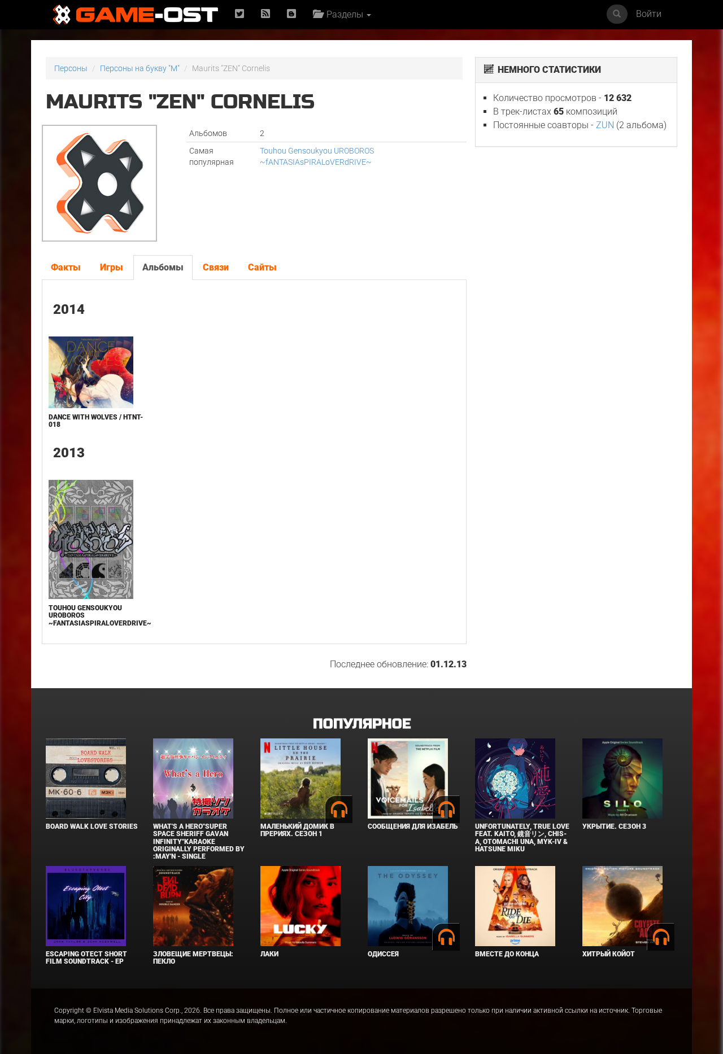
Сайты (262, 267)
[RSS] (265, 14)
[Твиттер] (239, 14)
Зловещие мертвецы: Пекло (193, 957)
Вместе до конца (507, 954)
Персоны (71, 68)
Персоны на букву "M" (140, 68)
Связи (216, 267)
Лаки (269, 954)
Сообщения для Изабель (413, 826)
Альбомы (163, 267)
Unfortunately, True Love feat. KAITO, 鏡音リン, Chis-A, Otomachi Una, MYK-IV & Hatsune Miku (522, 838)
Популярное (362, 724)
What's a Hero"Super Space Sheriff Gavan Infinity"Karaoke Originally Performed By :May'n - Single (199, 841)
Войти (648, 13)
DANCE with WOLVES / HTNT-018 (96, 420)
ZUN (605, 125)
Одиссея (383, 954)
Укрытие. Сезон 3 (614, 826)
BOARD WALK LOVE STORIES (92, 826)
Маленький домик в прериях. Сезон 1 (297, 830)
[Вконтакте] (291, 14)
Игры (111, 267)
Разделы (343, 14)
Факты (66, 267)
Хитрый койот (608, 954)
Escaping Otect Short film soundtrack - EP (86, 957)
